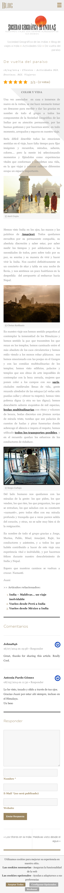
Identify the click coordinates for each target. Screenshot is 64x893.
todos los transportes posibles (36, 432)
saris (55, 382)
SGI (20, 74)
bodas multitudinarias (19, 409)
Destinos (10, 74)
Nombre (10, 778)
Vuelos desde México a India (29, 608)
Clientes (27, 70)
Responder (36, 648)
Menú (59, 5)
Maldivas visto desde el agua (46, 839)
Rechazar (32, 889)
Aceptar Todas (15, 884)
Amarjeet (28, 234)
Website (9, 808)
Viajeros (30, 74)
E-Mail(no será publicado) (21, 793)
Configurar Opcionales (43, 884)
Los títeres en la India (17, 837)
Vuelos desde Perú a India (27, 603)
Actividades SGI (47, 70)
